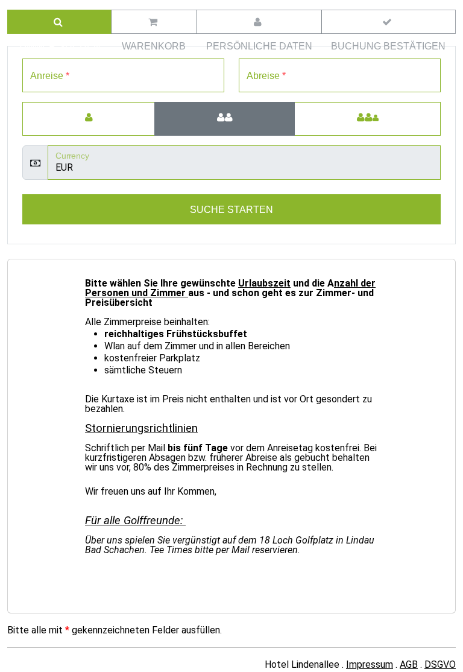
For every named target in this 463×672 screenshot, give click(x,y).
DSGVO (440, 664)
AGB (409, 664)
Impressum (369, 664)
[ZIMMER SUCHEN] (59, 22)
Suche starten (231, 209)
